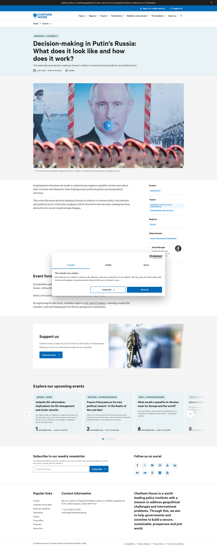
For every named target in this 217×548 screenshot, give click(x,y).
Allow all (144, 290)
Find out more (49, 354)
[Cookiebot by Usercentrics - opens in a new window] (151, 257)
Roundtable (155, 191)
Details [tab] (108, 265)
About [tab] (146, 265)
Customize (106, 290)
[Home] (42, 15)
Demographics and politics (161, 210)
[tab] (103, 439)
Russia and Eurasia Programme (163, 238)
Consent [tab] (71, 265)
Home (35, 23)
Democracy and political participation (161, 206)
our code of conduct (95, 303)
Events (46, 23)
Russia (153, 224)
